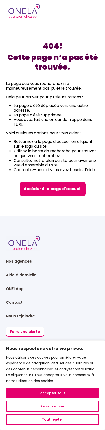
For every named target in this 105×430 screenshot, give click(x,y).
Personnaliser (53, 406)
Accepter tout (52, 393)
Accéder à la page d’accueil (53, 189)
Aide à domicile (21, 275)
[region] (52, 385)
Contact (14, 302)
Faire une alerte (25, 331)
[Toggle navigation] (93, 11)
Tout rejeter (52, 419)
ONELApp (15, 288)
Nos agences (19, 261)
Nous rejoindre (20, 316)
